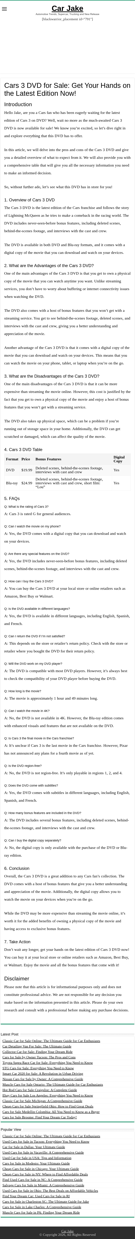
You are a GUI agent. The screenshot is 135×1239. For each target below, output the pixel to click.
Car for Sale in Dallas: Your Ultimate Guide (33, 1147)
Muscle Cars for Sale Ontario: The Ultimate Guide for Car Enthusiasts (52, 1084)
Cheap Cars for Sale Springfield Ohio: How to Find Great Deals (47, 1106)
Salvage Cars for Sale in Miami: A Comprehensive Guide (43, 1185)
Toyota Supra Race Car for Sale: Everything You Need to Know (47, 1063)
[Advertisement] (67, 49)
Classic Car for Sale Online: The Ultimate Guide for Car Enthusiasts (51, 1041)
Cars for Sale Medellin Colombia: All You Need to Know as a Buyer (51, 1112)
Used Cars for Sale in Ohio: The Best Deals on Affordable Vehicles (50, 1191)
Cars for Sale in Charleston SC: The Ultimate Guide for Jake (45, 1201)
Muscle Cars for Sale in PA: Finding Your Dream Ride (41, 1212)
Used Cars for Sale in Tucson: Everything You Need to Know (45, 1141)
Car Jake (67, 8)
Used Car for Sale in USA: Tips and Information (36, 1158)
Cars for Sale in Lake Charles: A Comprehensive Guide (41, 1207)
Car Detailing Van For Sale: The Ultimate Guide (36, 1046)
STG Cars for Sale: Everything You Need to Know (38, 1068)
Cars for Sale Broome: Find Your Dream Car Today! (39, 1117)
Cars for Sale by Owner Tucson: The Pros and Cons (39, 1057)
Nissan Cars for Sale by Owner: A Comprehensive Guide (42, 1079)
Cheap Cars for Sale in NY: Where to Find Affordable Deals (45, 1174)
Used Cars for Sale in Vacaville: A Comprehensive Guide (43, 1152)
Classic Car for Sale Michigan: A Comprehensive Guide (42, 1101)
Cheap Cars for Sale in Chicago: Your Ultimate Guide (40, 1169)
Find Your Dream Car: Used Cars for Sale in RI (36, 1196)
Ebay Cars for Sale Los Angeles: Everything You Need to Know (47, 1095)
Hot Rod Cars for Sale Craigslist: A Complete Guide (39, 1090)
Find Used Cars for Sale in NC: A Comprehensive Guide (42, 1180)
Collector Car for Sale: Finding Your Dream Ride (37, 1052)
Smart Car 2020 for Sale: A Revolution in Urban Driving (42, 1073)
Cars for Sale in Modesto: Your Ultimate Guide (36, 1163)
